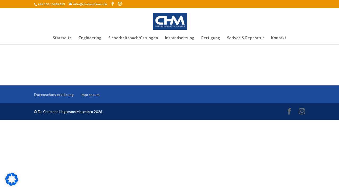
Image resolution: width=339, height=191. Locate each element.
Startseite (62, 38)
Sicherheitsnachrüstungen (133, 38)
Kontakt (278, 38)
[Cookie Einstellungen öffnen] (11, 183)
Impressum (90, 94)
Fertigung (210, 38)
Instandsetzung (179, 38)
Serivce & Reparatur (245, 38)
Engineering (90, 38)
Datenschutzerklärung (54, 94)
